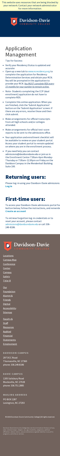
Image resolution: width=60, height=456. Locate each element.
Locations (8, 255)
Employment (10, 343)
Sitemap (7, 312)
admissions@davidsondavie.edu (21, 224)
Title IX (7, 280)
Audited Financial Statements (9, 335)
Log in (8, 186)
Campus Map (9, 259)
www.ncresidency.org (39, 71)
